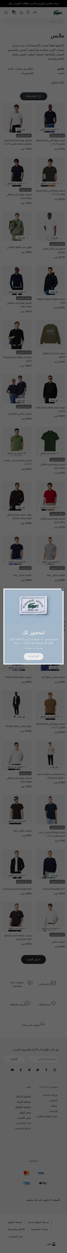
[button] (63, 589)
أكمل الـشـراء (33, 656)
